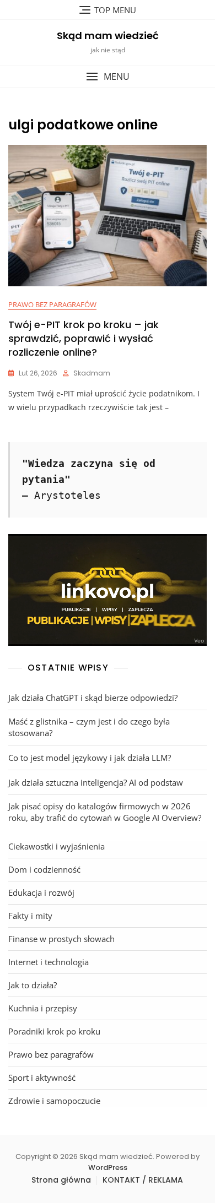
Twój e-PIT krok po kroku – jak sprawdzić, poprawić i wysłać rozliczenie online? (83, 338)
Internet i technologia (48, 961)
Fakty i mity (30, 915)
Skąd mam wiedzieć (108, 35)
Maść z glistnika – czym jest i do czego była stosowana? (89, 727)
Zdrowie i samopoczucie (54, 1100)
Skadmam (91, 373)
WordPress (107, 1167)
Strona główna (61, 1179)
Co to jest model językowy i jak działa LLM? (89, 757)
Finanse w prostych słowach (61, 938)
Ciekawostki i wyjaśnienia (56, 846)
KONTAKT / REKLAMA (143, 1179)
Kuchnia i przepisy (42, 1008)
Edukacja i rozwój (41, 892)
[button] (107, 77)
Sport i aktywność (42, 1077)
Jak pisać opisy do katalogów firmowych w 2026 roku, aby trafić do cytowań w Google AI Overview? (104, 812)
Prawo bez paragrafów (52, 304)
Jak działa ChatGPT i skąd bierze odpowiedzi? (93, 697)
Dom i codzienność (44, 869)
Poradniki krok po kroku (54, 1031)
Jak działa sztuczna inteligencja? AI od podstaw (95, 782)
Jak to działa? (32, 984)
